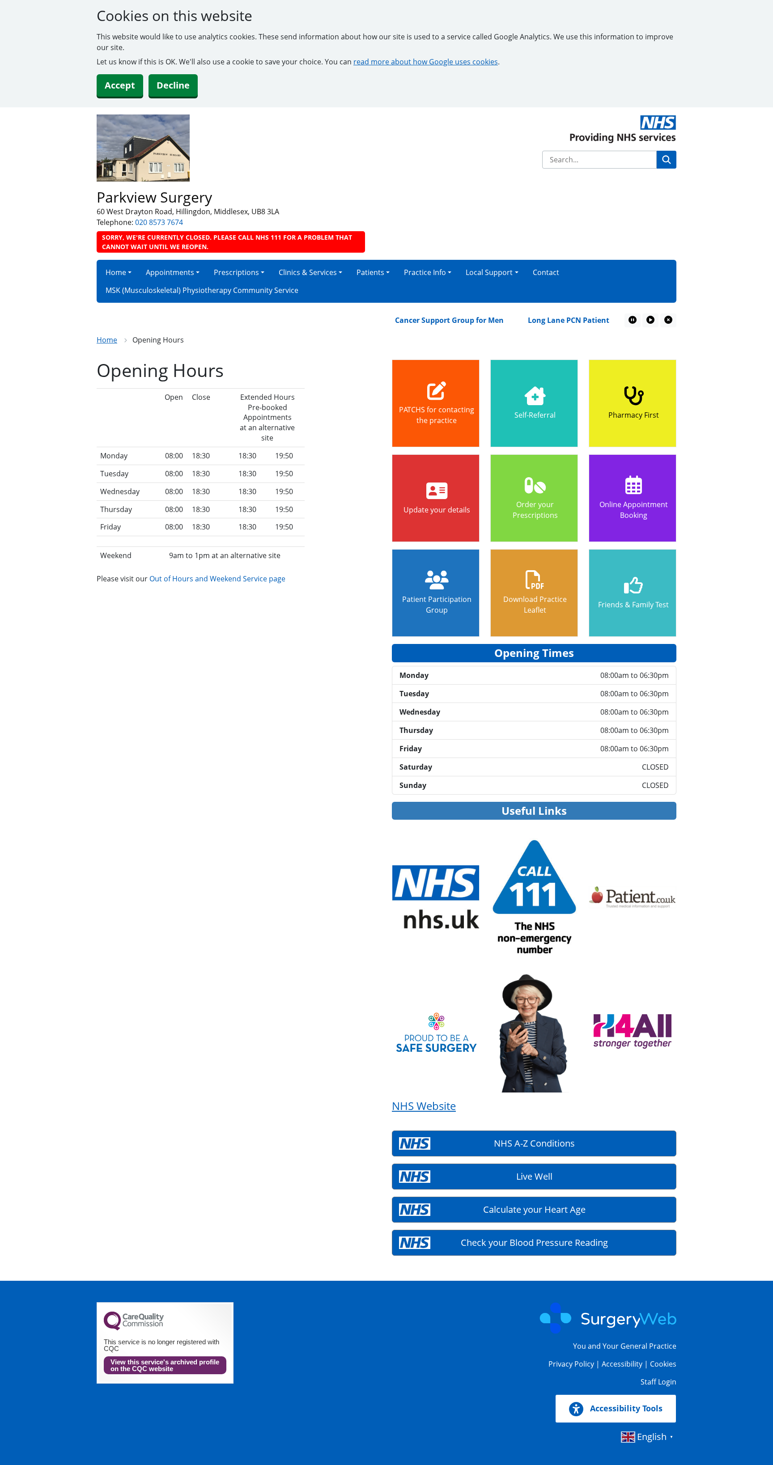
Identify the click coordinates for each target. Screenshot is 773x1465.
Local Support (489, 272)
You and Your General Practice (624, 1346)
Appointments (170, 272)
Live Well (534, 1176)
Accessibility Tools (625, 1408)
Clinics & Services (308, 272)
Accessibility (622, 1364)
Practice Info (425, 272)
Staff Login (658, 1382)
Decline (173, 85)
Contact (546, 272)
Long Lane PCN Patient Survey (560, 320)
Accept (120, 85)
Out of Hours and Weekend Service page (217, 579)
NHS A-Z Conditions (534, 1143)
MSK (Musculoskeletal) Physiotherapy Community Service (202, 290)
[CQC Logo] (134, 1328)
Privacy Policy (571, 1364)
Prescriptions (236, 272)
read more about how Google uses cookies (425, 62)
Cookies (663, 1364)
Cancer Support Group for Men (428, 320)
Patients (370, 272)
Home (116, 272)
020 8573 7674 (159, 222)
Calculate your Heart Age (534, 1209)
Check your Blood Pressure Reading (534, 1242)
